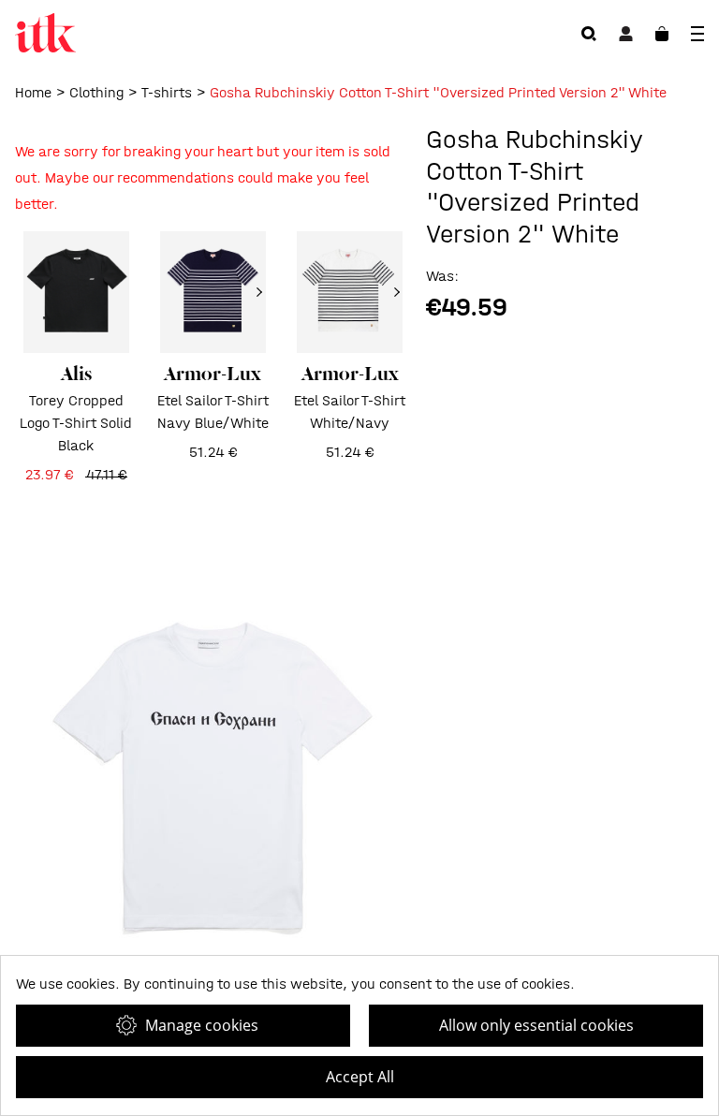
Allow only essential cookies (536, 1025)
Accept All (360, 1076)
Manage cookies (201, 1025)
